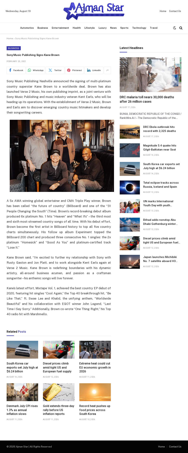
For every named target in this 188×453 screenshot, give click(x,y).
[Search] (180, 28)
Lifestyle (89, 27)
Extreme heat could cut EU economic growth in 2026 (95, 367)
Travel (154, 27)
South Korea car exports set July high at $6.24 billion (22, 367)
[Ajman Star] (94, 11)
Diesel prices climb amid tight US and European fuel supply (57, 367)
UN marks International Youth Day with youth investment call (158, 203)
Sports (124, 27)
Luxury (102, 27)
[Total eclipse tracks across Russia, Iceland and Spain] (130, 187)
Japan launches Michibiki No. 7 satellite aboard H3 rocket (160, 259)
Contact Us (175, 11)
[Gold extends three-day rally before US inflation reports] (59, 392)
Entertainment (60, 27)
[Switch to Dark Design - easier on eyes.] (174, 28)
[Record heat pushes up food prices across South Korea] (95, 392)
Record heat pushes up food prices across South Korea (94, 410)
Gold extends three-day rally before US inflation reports (58, 410)
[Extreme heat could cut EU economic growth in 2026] (95, 350)
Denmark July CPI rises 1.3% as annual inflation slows (22, 410)
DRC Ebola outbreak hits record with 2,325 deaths (159, 128)
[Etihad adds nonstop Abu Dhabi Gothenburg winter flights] (130, 225)
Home (163, 11)
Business (42, 27)
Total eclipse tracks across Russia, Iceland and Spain (161, 184)
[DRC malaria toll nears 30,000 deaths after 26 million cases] (150, 74)
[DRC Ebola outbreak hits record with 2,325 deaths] (130, 132)
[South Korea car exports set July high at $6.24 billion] (22, 350)
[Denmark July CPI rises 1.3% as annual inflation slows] (22, 392)
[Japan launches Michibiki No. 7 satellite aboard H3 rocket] (130, 262)
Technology (139, 27)
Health (77, 27)
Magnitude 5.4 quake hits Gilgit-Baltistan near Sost (159, 147)
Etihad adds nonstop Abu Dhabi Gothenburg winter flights (159, 222)
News (113, 27)
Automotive (27, 27)
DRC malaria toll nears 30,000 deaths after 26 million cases (147, 99)
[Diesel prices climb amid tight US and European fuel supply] (59, 350)
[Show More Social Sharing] (107, 70)
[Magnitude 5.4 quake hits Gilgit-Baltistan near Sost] (130, 150)
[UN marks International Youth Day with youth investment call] (130, 206)
